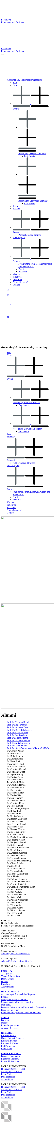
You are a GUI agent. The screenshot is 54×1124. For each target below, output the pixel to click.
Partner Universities (10, 1061)
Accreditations (7, 986)
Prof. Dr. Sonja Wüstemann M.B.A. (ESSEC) (28, 748)
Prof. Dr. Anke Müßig (17, 745)
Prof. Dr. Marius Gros (17, 735)
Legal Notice (7, 1074)
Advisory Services (9, 1028)
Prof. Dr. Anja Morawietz (18, 743)
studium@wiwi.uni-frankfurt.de (15, 953)
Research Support (9, 1040)
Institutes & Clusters (10, 1043)
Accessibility (7, 1079)
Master (4, 1022)
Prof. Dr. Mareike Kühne (18, 740)
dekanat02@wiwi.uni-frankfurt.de (16, 961)
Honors (4, 981)
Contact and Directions (11, 1071)
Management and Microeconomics (17, 1002)
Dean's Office (7, 979)
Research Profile (8, 1035)
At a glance (6, 973)
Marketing (6, 1004)
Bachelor (5, 1020)
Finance (4, 997)
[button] (4, 28)
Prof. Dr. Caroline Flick (17, 732)
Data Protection (8, 1076)
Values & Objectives (10, 976)
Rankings (5, 984)
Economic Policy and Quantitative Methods (21, 1012)
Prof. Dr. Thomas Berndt (18, 722)
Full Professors (8, 1046)
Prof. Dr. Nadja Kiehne (17, 738)
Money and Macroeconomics (14, 999)
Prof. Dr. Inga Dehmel (17, 724)
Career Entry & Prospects (12, 1038)
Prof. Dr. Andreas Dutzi (18, 727)
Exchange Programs (10, 1058)
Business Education (10, 1010)
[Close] (2, 54)
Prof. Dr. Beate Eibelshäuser (20, 730)
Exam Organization (10, 1025)
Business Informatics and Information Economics (23, 1007)
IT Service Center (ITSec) (13, 1069)
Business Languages (10, 1056)
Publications (6, 1048)
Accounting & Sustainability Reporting (19, 994)
